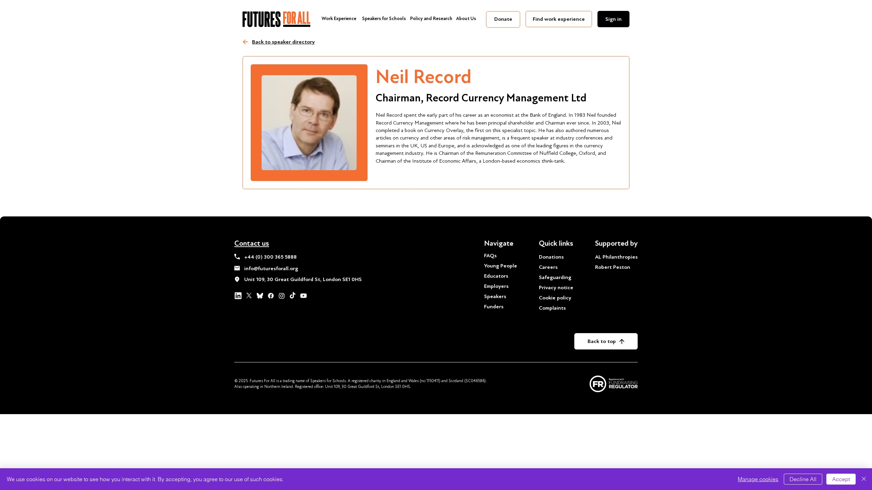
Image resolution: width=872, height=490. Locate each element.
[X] (249, 295)
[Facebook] (271, 295)
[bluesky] (260, 295)
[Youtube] (303, 295)
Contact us (251, 243)
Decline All (803, 479)
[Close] (864, 479)
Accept (841, 479)
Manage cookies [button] (758, 479)
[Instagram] (281, 295)
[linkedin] (238, 295)
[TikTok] (292, 295)
